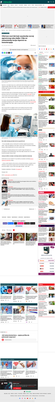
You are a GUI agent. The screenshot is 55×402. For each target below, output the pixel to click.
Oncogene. (18, 169)
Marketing (12, 395)
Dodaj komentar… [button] (8, 339)
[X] (44, 49)
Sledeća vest (31, 209)
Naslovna (3, 30)
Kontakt (16, 395)
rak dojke (29, 94)
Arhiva (30, 395)
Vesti (7, 30)
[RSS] (51, 49)
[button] (33, 45)
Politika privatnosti (35, 395)
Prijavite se (18, 388)
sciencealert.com (8, 175)
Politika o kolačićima (25, 395)
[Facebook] (39, 49)
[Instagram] (42, 49)
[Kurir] (6, 2)
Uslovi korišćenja (42, 395)
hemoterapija (33, 101)
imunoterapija (27, 217)
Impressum (19, 395)
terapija (9, 217)
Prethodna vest (7, 209)
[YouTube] (46, 49)
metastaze (21, 217)
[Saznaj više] (36, 380)
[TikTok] (49, 49)
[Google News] (53, 49)
